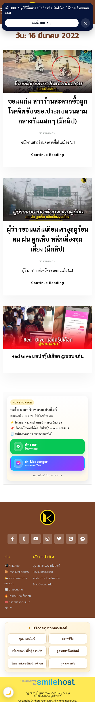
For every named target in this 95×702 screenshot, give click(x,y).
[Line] (71, 539)
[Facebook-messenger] (82, 539)
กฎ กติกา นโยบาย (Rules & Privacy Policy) (48, 693)
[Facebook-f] (12, 539)
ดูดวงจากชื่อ (68, 663)
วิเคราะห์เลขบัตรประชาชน (27, 663)
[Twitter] (59, 539)
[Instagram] (47, 539)
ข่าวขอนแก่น (47, 133)
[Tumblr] (24, 539)
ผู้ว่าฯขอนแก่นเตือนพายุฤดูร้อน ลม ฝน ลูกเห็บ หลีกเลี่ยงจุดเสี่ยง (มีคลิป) (47, 239)
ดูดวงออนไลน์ (27, 638)
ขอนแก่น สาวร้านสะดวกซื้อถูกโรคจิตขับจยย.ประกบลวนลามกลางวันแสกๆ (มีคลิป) (47, 111)
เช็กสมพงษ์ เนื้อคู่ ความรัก (27, 651)
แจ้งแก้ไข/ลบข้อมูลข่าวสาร (47, 695)
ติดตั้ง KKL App (42, 23)
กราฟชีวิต (68, 638)
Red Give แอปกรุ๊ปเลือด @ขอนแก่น (47, 356)
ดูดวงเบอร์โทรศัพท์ (68, 651)
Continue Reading (47, 154)
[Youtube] (36, 539)
